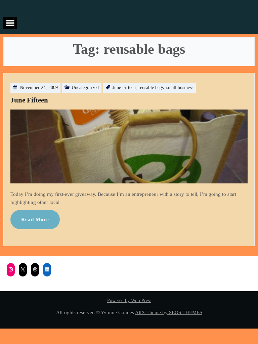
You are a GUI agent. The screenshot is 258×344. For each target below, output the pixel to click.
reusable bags (151, 87)
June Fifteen (124, 87)
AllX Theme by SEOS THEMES (168, 312)
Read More (35, 219)
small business (179, 87)
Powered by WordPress (129, 300)
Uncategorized (85, 87)
